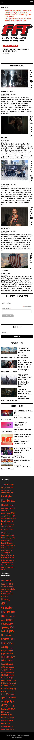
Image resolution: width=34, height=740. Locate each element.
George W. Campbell (11, 518)
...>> (12, 419)
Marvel (3, 530)
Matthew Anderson (11, 672)
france (3, 518)
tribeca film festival (6, 567)
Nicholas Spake (9, 685)
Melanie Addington (7, 678)
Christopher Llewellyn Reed (8, 500)
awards (3, 490)
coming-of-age (5, 508)
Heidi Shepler (10, 657)
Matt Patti (7, 674)
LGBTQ (11, 527)
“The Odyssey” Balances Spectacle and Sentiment (18, 19)
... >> (11, 113)
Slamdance (12, 694)
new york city (5, 540)
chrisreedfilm (7, 492)
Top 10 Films (11, 560)
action (3, 484)
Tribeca (10, 565)
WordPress (19, 737)
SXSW (6, 558)
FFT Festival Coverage (10, 46)
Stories (10, 706)
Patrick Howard (8, 688)
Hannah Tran (7, 521)
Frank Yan (10, 648)
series (3, 550)
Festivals (7, 631)
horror (5, 523)
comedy (11, 505)
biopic (8, 490)
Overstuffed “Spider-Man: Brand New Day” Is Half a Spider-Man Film (18, 16)
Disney (12, 508)
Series (5, 694)
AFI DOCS (9, 584)
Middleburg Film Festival (7, 535)
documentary (8, 513)
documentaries (5, 510)
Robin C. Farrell (7, 691)
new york (11, 538)
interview (4, 527)
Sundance (5, 552)
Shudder (9, 550)
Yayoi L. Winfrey (10, 729)
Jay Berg (8, 667)
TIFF (6, 560)
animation (9, 488)
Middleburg (8, 533)
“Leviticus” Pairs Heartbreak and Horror (15, 21)
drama (3, 516)
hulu (12, 524)
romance (10, 545)
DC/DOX (9, 616)
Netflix (4, 538)
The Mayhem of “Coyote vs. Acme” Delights (16, 13)
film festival (11, 516)
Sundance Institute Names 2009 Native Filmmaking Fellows (16, 50)
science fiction (8, 548)
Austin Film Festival (6, 589)
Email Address (6, 308)
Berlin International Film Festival (8, 591)
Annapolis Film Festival (7, 586)
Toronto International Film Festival (6, 715)
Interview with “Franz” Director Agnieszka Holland (18, 11)
